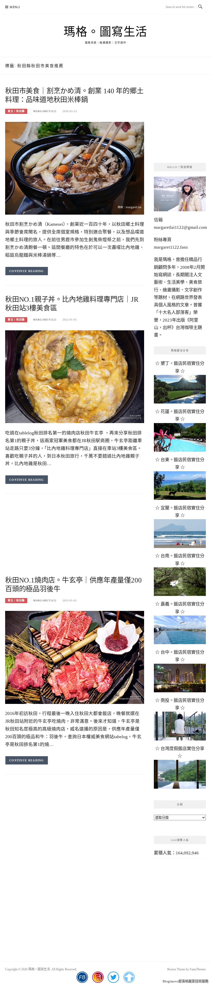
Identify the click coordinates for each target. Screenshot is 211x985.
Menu (15, 7)
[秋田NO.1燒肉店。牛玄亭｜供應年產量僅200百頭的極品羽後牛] (74, 656)
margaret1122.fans (171, 247)
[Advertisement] (74, 540)
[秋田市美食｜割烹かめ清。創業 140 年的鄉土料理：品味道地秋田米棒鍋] (74, 167)
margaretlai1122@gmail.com (180, 227)
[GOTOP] (129, 977)
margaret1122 (44, 111)
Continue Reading (26, 271)
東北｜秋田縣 (16, 111)
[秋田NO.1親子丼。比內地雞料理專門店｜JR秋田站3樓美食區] (74, 376)
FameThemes (198, 969)
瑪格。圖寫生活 (105, 32)
